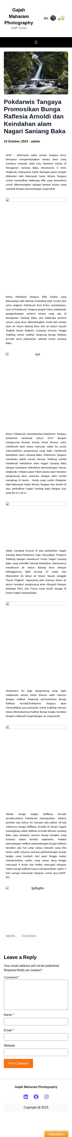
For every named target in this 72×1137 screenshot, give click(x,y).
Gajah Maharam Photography (18, 16)
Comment (11, 977)
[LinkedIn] (26, 1097)
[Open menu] (36, 42)
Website (9, 1045)
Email (9, 1030)
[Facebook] (36, 1097)
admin (35, 141)
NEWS (10, 936)
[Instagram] (46, 1097)
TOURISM (28, 936)
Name (9, 1014)
